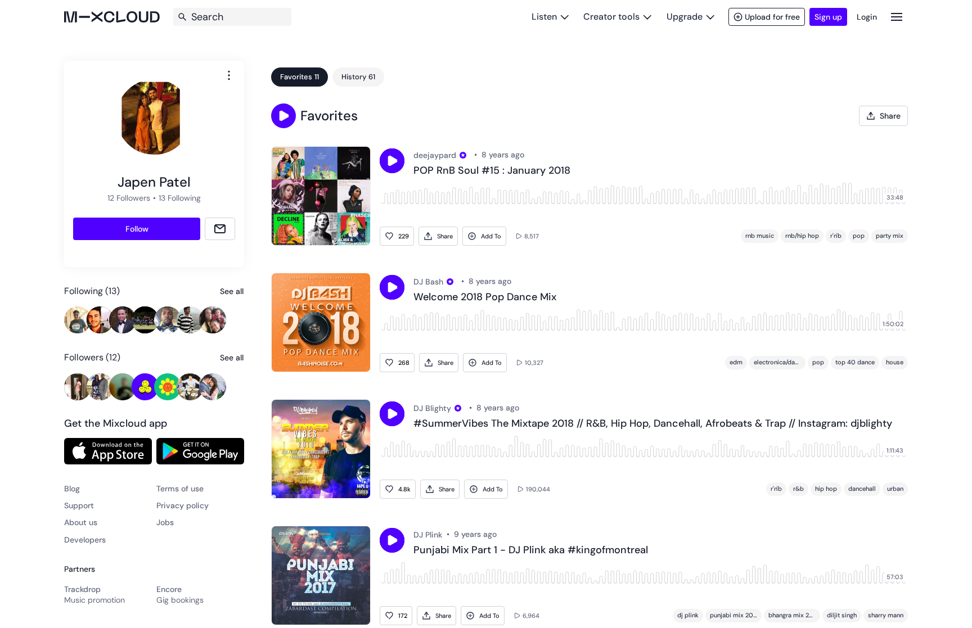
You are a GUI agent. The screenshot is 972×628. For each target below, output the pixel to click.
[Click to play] (392, 160)
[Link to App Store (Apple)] (108, 451)
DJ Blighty (432, 408)
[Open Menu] (896, 16)
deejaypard (434, 155)
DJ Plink (427, 535)
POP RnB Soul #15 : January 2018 (491, 171)
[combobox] (229, 75)
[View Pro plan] (463, 155)
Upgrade (685, 16)
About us (80, 522)
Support (79, 505)
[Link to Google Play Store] (200, 451)
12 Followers (128, 198)
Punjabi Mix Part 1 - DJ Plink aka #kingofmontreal (530, 550)
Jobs (165, 522)
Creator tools (611, 16)
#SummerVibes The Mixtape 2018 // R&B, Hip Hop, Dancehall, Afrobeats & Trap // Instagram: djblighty (652, 424)
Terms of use (180, 489)
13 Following (180, 198)
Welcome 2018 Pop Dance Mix (484, 297)
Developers (85, 540)
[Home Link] (112, 16)
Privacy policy (182, 505)
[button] (283, 115)
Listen (544, 16)
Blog (72, 489)
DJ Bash (428, 282)
